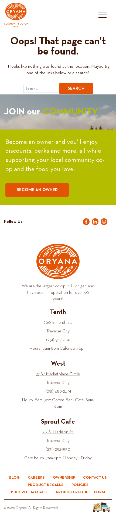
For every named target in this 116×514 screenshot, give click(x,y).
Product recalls (45, 485)
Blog (14, 477)
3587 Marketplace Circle (58, 374)
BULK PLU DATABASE (29, 492)
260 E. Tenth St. (58, 323)
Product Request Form (80, 492)
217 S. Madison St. (58, 432)
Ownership (64, 477)
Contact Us (95, 477)
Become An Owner (37, 190)
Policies (79, 485)
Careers (36, 477)
